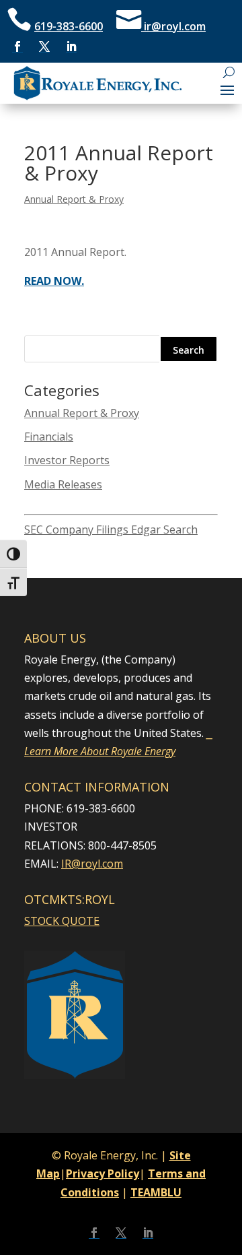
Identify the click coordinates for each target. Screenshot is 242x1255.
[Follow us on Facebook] (17, 46)
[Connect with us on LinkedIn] (71, 46)
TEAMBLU (156, 1192)
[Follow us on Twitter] (44, 46)
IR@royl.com (92, 863)
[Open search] (229, 72)
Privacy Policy (102, 1173)
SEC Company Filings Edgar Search (111, 529)
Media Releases (63, 484)
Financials (48, 436)
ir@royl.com (173, 26)
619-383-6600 (68, 26)
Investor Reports (67, 460)
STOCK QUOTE (61, 920)
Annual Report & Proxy (74, 199)
